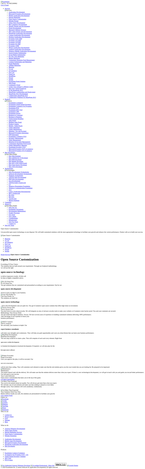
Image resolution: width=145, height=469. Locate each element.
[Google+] (4, 402)
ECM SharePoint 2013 (16, 90)
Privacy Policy (9, 416)
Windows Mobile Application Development (22, 51)
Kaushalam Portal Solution (17, 81)
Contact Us (12, 223)
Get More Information (7, 379)
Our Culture (12, 216)
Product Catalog (14, 124)
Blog (6, 422)
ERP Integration (14, 135)
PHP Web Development (16, 179)
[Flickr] (3, 408)
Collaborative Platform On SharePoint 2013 (22, 97)
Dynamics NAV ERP (15, 39)
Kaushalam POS (14, 108)
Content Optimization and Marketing (20, 62)
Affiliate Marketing (15, 65)
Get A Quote (5, 5)
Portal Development (15, 28)
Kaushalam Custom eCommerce (15, 453)
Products (7, 99)
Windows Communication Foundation (20, 188)
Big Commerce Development (18, 24)
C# (10, 184)
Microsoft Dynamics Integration (19, 133)
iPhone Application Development (19, 47)
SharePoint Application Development (20, 33)
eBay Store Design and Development (20, 31)
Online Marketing (14, 127)
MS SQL (11, 197)
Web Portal (12, 83)
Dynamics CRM (14, 46)
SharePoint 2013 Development (18, 94)
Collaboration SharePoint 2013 (18, 95)
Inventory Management (16, 138)
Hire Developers (10, 152)
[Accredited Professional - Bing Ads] (42, 465)
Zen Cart (11, 72)
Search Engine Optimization (17, 53)
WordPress (12, 76)
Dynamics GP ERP (15, 42)
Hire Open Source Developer (18, 165)
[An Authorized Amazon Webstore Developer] (15, 465)
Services (7, 8)
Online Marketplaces (15, 129)
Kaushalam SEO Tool (15, 110)
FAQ (6, 418)
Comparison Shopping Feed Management (22, 60)
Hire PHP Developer (15, 159)
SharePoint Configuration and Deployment (22, 92)
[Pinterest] (4, 404)
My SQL (11, 195)
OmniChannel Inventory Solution (15, 456)
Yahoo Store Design (11, 430)
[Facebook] (4, 399)
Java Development (14, 181)
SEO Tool (8, 458)
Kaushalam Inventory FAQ (17, 147)
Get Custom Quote (7, 395)
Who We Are (13, 207)
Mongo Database (14, 200)
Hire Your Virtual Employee (17, 88)
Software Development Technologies (20, 174)
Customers (8, 202)
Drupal (11, 78)
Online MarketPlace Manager (18, 145)
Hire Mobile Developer (16, 161)
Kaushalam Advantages (16, 209)
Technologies (9, 168)
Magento (11, 67)
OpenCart (12, 74)
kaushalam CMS (14, 111)
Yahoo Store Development (17, 23)
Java (10, 190)
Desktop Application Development (19, 37)
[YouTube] (4, 406)
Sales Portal (12, 120)
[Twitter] (4, 401)
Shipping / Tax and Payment (17, 131)
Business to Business (15, 117)
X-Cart (11, 69)
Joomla (11, 79)
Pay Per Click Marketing (16, 56)
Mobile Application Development (19, 15)
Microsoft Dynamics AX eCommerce (20, 151)
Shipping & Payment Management (19, 142)
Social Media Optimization (17, 55)
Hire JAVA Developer (15, 167)
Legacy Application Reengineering (19, 191)
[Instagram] (4, 410)
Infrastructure (13, 220)
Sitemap (7, 420)
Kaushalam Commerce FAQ (17, 136)
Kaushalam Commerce (16, 103)
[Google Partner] (72, 465)
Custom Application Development (19, 35)
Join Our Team (13, 222)
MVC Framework (14, 193)
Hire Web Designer (15, 156)
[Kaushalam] (5, 1)
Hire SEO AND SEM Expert (18, 163)
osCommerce (13, 71)
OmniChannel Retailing (16, 119)
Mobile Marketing (14, 58)
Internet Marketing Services (13, 432)
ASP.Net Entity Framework (17, 183)
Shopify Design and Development (19, 26)
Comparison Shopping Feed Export (20, 143)
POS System (9, 460)
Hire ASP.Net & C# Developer (18, 158)
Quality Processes (14, 213)
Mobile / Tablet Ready (16, 126)
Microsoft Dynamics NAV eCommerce (21, 149)
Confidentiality (13, 218)
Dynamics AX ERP (15, 40)
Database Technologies (16, 175)
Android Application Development (19, 49)
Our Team (12, 215)
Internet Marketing (14, 17)
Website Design (13, 21)
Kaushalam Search (14, 113)
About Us (8, 204)
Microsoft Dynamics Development (19, 14)
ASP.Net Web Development (17, 177)
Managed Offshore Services (17, 30)
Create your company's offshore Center (21, 87)
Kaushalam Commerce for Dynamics (20, 106)
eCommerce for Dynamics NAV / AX (16, 455)
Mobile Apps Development (13, 441)
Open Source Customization (17, 19)
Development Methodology (17, 211)
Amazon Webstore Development (15, 429)
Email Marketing (14, 63)
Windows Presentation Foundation (19, 186)
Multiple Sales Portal (15, 122)
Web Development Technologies (19, 172)
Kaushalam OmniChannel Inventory (20, 104)
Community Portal (14, 85)
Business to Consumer (16, 115)
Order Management (15, 140)
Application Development (17, 12)
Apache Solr (12, 199)
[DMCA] (61, 465)
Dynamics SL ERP (15, 44)
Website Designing (10, 436)
